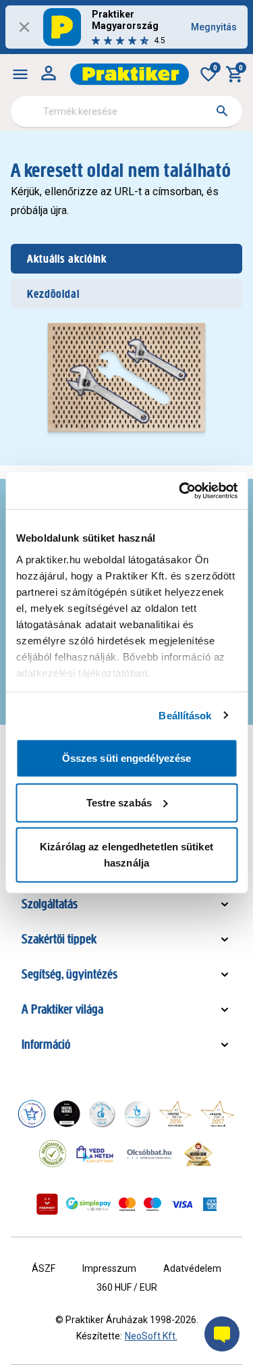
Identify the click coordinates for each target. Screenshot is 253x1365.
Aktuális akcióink (67, 258)
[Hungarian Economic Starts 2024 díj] (31, 1113)
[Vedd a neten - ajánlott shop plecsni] (95, 1153)
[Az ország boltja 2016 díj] (175, 1113)
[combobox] (126, 111)
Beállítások (185, 715)
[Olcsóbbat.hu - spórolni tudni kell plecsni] (150, 1153)
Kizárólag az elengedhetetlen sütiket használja (126, 855)
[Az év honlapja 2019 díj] (136, 1113)
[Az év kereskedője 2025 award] (199, 1153)
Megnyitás (214, 27)
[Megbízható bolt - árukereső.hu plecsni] (52, 1153)
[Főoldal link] (129, 74)
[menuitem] (20, 74)
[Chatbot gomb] (222, 1333)
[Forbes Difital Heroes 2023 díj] (66, 1113)
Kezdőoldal (53, 293)
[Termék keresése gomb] (222, 111)
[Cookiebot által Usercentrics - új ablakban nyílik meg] (180, 490)
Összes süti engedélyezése (127, 758)
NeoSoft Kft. (151, 1336)
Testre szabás (119, 802)
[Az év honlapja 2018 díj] (101, 1113)
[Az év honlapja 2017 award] (217, 1113)
